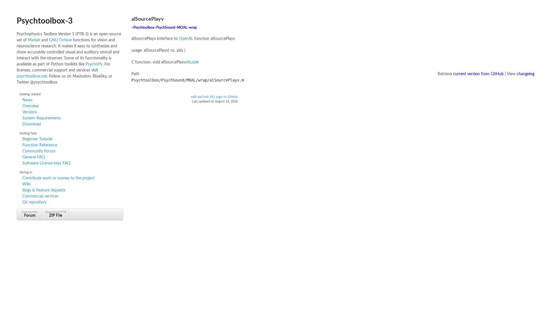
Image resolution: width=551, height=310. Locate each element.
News (27, 100)
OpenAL (186, 39)
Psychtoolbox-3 (45, 21)
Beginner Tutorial (37, 139)
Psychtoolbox (143, 27)
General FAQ (33, 157)
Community (30, 214)
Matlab (34, 40)
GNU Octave (60, 40)
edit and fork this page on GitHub (214, 97)
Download (31, 124)
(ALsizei (192, 62)
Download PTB (55, 214)
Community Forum (39, 151)
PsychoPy (94, 64)
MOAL (182, 27)
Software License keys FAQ (46, 163)
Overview (30, 106)
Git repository (34, 202)
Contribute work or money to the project (58, 178)
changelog (525, 74)
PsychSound (165, 27)
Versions (29, 112)
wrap (193, 27)
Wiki (26, 184)
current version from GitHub (478, 74)
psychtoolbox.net (32, 76)
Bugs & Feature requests (43, 190)
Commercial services (40, 196)
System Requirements (41, 118)
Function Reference (39, 145)
